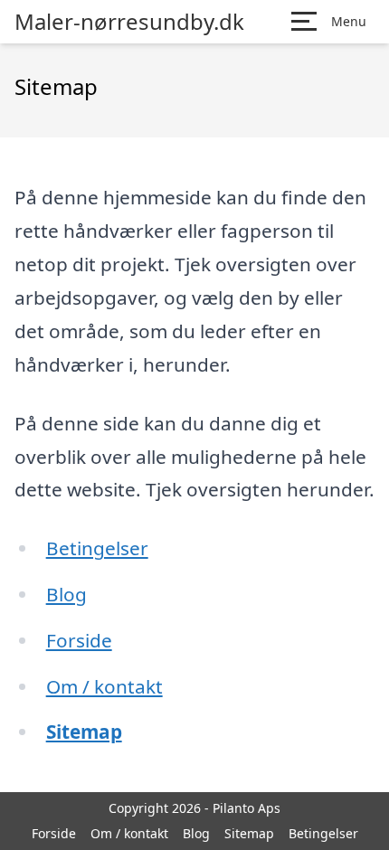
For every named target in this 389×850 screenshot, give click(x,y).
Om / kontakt (104, 686)
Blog (66, 594)
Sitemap (84, 731)
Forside (79, 640)
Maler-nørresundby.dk (129, 21)
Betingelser (97, 548)
